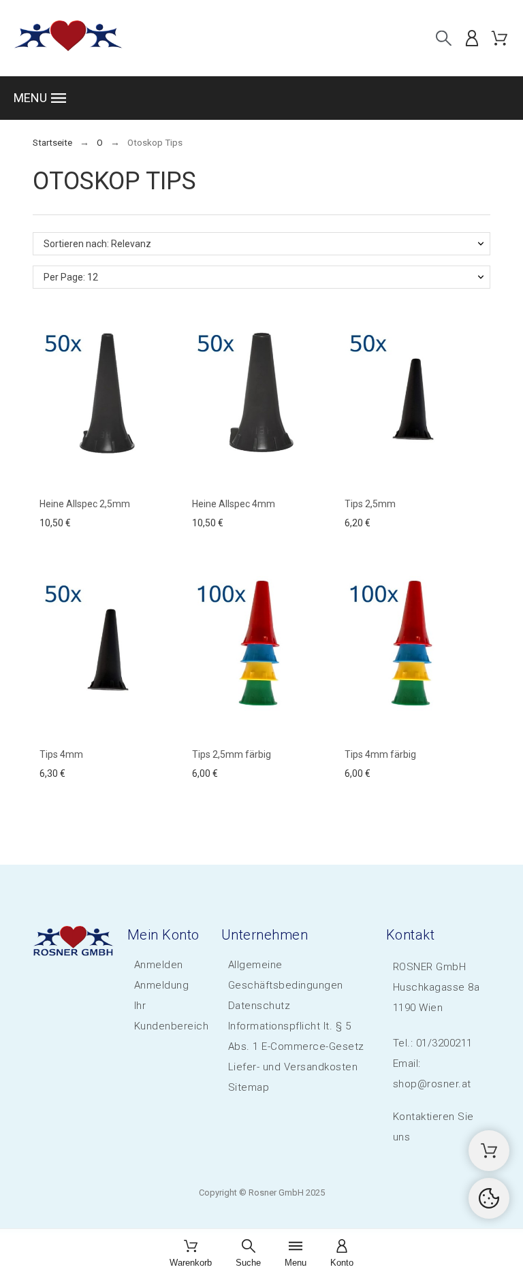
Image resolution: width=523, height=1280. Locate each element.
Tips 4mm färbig (380, 754)
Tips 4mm (61, 754)
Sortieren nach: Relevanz (97, 243)
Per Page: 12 (71, 277)
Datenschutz (259, 1005)
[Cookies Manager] (489, 1198)
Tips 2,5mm (370, 503)
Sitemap (249, 1087)
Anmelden (158, 965)
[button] (261, 98)
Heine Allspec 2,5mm (84, 503)
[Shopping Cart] (489, 1150)
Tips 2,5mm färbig (231, 754)
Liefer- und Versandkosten (293, 1067)
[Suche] (443, 38)
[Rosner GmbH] (68, 38)
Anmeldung (161, 985)
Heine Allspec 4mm (233, 503)
